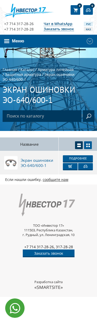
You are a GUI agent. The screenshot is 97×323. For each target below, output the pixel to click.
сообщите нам (55, 179)
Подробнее (78, 158)
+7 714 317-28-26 (19, 23)
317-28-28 (64, 246)
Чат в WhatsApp (58, 24)
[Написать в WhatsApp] (15, 308)
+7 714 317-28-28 (19, 29)
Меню (18, 41)
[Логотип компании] (30, 10)
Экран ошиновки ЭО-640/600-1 (37, 163)
